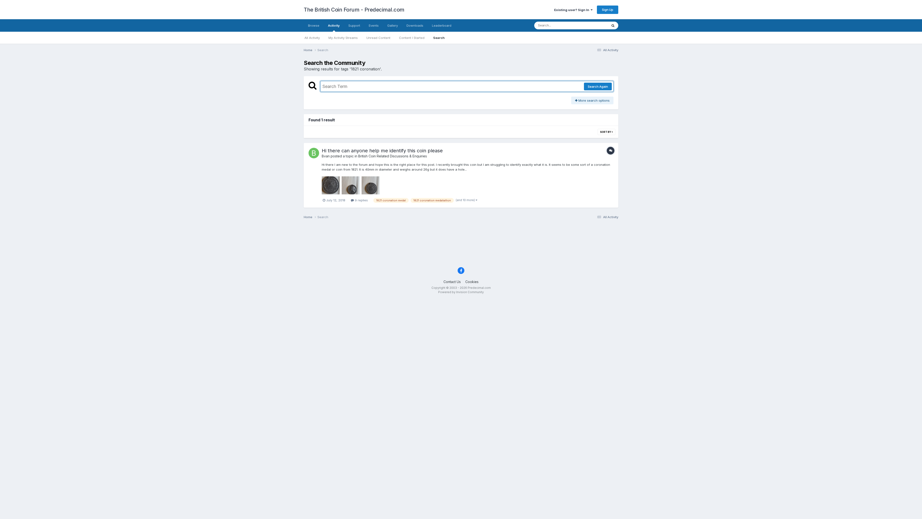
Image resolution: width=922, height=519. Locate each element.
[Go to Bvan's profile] (314, 153)
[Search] (613, 25)
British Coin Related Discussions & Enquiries (392, 156)
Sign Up (607, 10)
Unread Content (378, 38)
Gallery (392, 25)
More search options (593, 100)
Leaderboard (441, 25)
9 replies (361, 200)
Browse (313, 25)
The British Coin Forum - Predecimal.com (354, 9)
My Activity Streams (343, 38)
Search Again (598, 86)
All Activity (312, 38)
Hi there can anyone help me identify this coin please (382, 151)
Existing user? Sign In (572, 10)
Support (354, 25)
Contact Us (452, 282)
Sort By (606, 131)
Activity (334, 25)
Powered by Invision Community (461, 292)
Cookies (472, 282)
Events (374, 25)
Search (439, 38)
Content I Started (412, 38)
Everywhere (592, 25)
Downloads (414, 25)
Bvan (326, 156)
